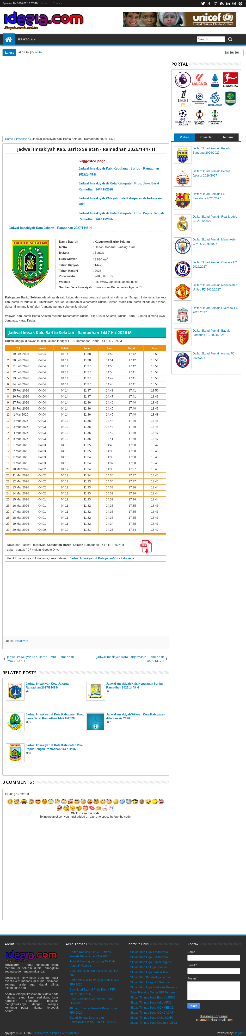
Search (230, 39)
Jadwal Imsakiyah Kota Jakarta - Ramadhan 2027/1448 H (50, 228)
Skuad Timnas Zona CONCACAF (151, 1012)
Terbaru (228, 137)
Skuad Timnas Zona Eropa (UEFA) (152, 997)
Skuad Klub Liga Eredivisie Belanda (153, 987)
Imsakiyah (21, 641)
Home (9, 39)
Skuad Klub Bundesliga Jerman (151, 977)
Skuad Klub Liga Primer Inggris (150, 962)
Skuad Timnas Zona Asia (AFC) (150, 1002)
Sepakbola (25, 39)
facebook (209, 3)
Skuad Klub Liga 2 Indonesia (149, 957)
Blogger (238, 1033)
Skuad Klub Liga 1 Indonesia (149, 952)
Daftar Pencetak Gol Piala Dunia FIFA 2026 (56, 52)
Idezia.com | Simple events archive (56, 1033)
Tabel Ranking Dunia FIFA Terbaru (152, 992)
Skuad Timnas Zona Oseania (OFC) (153, 1022)
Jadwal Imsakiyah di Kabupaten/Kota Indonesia (102, 558)
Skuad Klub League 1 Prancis (149, 982)
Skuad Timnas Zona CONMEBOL (152, 1007)
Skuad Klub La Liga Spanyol (148, 967)
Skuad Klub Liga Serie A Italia (149, 972)
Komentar (206, 137)
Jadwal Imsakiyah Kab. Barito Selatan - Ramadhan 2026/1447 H (86, 149)
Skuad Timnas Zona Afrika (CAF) (151, 1017)
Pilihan (184, 137)
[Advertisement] (85, 98)
